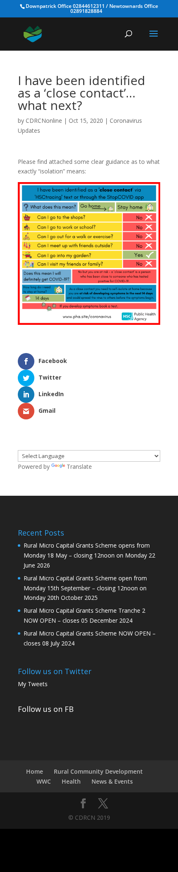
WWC (43, 781)
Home (34, 771)
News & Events (112, 781)
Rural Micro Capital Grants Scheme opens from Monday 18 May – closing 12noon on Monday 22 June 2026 (89, 555)
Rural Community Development (98, 771)
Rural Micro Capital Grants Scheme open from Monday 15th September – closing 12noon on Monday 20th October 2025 (85, 588)
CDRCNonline (44, 120)
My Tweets (33, 684)
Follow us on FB (46, 709)
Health (71, 781)
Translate (79, 466)
